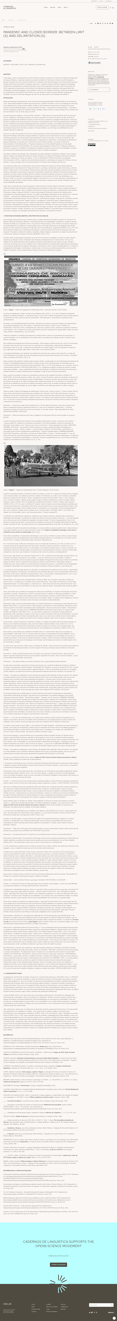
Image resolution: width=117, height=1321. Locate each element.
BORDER (6, 64)
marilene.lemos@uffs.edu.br (11, 51)
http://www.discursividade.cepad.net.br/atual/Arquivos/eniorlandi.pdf (24, 1109)
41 (49, 830)
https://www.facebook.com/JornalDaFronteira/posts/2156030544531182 (26, 1202)
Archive (52, 7)
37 (77, 744)
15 (7, 417)
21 (58, 490)
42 (71, 834)
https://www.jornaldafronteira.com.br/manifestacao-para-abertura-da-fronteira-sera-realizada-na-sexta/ (36, 1200)
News (59, 7)
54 (10, 956)
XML (91, 47)
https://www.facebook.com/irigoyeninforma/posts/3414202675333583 (26, 1180)
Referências (91, 126)
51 (69, 910)
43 (19, 854)
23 (56, 512)
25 (66, 552)
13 (77, 391)
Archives (11, 20)
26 (29, 586)
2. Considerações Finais (94, 124)
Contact (34, 1311)
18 (69, 429)
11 (19, 377)
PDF (97, 47)
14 (26, 411)
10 (66, 343)
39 (77, 783)
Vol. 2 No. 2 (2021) (21, 20)
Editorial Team (35, 1309)
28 (51, 610)
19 (10, 433)
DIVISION (31, 64)
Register (94, 1)
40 (19, 821)
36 (68, 722)
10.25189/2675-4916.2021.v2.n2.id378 (98, 58)
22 (9, 510)
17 (18, 427)
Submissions (64, 1306)
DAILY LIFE (23, 64)
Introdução (91, 119)
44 (33, 864)
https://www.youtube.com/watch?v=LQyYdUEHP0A (19, 1194)
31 (50, 667)
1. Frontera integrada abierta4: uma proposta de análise (97, 122)
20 (64, 437)
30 (65, 661)
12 (47, 377)
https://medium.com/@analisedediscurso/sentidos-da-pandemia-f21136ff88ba (28, 1048)
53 (29, 954)
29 (31, 658)
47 (77, 889)
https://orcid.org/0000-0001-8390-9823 (15, 50)
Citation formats (93, 89)
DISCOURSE (14, 64)
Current (48, 1304)
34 (11, 699)
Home (46, 7)
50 (48, 901)
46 (47, 886)
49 (18, 893)
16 (15, 423)
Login (101, 1)
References (91, 131)
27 (53, 592)
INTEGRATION (40, 64)
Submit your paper (102, 7)
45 (64, 880)
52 (48, 922)
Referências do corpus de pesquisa (97, 128)
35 (76, 706)
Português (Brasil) (52, 1311)
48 (54, 891)
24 (74, 520)
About (66, 7)
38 (63, 753)
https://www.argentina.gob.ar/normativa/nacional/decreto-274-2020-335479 (28, 1208)
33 (68, 689)
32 (74, 671)
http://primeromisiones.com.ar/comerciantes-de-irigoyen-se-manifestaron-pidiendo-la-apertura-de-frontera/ (38, 1186)
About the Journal (52, 1306)
